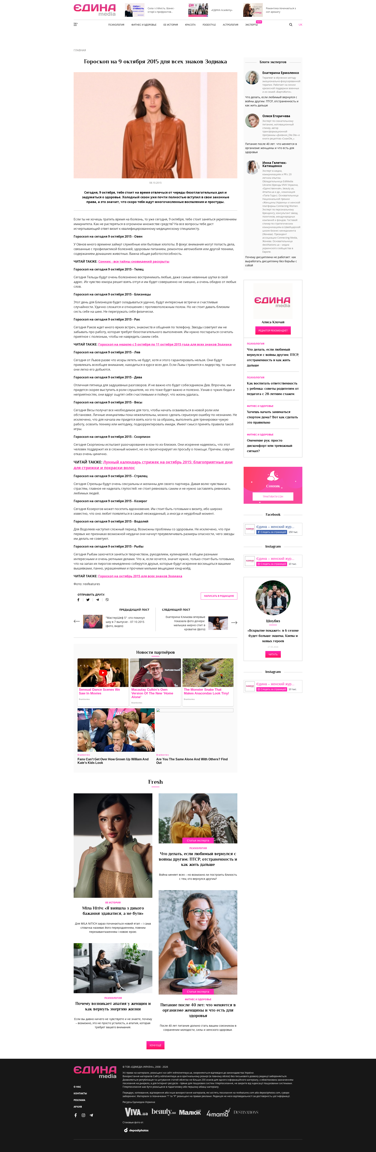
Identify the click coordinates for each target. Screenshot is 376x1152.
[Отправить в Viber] (105, 599)
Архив (78, 1106)
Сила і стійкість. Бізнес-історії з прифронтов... (161, 10)
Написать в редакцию (219, 596)
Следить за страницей (273, 532)
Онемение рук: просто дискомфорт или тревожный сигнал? (269, 446)
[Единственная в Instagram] (83, 1115)
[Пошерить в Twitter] (88, 599)
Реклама (79, 1100)
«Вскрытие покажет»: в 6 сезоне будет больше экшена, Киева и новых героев (273, 636)
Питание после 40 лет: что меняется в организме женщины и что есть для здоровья (198, 1010)
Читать (273, 654)
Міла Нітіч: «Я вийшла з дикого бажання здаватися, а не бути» (113, 911)
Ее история (113, 902)
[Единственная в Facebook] (76, 1115)
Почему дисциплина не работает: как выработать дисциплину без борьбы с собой (271, 261)
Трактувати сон (273, 496)
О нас (77, 1086)
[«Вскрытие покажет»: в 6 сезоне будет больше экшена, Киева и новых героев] (273, 597)
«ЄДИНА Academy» (221, 10)
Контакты (80, 1093)
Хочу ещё (155, 1045)
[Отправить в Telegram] (97, 599)
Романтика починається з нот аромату (281, 10)
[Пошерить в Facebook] (78, 599)
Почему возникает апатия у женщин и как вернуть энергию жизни (113, 1007)
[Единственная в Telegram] (91, 1115)
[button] (290, 24)
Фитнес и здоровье (198, 999)
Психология (198, 848)
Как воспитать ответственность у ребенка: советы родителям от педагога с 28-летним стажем (273, 389)
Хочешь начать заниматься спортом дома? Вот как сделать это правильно (272, 417)
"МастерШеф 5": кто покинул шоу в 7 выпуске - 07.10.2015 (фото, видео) (125, 622)
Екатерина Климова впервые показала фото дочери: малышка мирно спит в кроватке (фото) (185, 623)
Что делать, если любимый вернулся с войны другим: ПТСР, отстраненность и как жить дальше (198, 859)
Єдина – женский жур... (275, 527)
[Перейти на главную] (95, 10)
